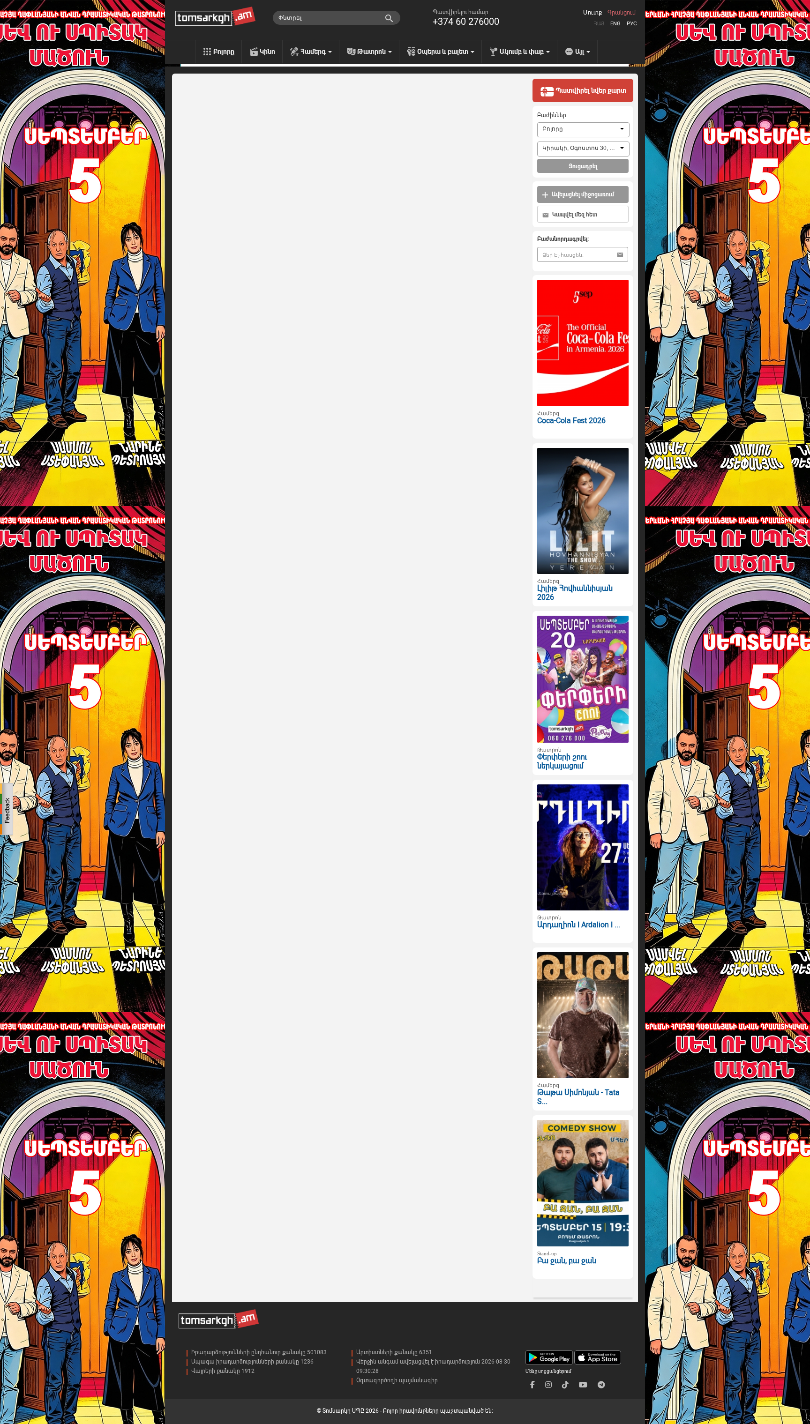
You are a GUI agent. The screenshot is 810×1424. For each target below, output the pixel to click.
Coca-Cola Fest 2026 (571, 420)
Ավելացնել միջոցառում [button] (582, 194)
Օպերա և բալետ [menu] (443, 51)
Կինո (267, 51)
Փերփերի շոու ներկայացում (562, 761)
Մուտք (592, 12)
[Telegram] (601, 1384)
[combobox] (583, 129)
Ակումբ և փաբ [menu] (522, 51)
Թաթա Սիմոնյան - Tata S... (578, 1097)
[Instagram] (548, 1384)
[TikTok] (565, 1384)
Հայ (599, 24)
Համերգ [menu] (313, 51)
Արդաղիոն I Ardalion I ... (578, 924)
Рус (632, 24)
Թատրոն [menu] (372, 51)
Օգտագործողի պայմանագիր (397, 1380)
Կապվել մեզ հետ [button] (574, 214)
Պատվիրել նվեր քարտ (590, 90)
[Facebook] (532, 1384)
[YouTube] (583, 1384)
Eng (615, 24)
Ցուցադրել (583, 166)
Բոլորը (223, 51)
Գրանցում (622, 12)
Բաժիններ (551, 115)
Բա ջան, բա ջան (566, 1260)
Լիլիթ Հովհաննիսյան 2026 (575, 593)
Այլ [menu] (580, 51)
